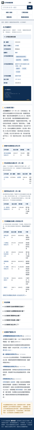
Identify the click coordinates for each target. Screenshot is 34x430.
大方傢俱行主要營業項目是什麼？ (14, 311)
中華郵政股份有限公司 (9, 366)
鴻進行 (5, 287)
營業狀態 (9, 17)
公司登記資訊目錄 (11, 37)
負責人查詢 (9, 12)
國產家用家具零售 (21, 56)
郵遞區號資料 (23, 370)
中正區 (24, 68)
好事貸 (5, 382)
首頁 (2, 22)
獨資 (16, 52)
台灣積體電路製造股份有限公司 (12, 336)
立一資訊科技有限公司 (6, 254)
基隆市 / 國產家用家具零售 (12, 22)
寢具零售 (18, 60)
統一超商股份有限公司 (9, 354)
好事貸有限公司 (7, 379)
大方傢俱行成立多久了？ (11, 324)
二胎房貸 (12, 382)
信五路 (18, 72)
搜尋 (29, 7)
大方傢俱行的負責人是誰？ (12, 320)
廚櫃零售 (26, 60)
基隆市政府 (18, 76)
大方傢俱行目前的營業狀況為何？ (14, 306)
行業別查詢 (25, 12)
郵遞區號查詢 (25, 17)
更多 (30, 2)
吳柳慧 (19, 177)
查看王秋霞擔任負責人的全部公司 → (14, 295)
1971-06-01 (18, 79)
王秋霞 (17, 45)
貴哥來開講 (19, 390)
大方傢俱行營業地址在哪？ (12, 315)
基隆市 (18, 68)
